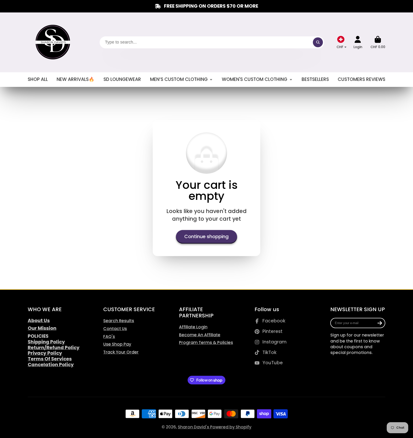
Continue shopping (206, 236)
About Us (39, 320)
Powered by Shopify (230, 427)
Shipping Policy (46, 341)
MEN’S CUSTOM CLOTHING (179, 79)
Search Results (118, 321)
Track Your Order (121, 352)
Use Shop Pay (117, 344)
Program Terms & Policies (206, 342)
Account (357, 42)
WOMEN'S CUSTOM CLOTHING (254, 79)
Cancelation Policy (51, 364)
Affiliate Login (193, 327)
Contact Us (115, 328)
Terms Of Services (50, 358)
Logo (53, 42)
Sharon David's (194, 427)
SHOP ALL (38, 79)
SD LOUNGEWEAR (122, 79)
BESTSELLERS (315, 79)
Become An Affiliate (199, 335)
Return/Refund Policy (54, 347)
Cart (377, 42)
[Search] (318, 42)
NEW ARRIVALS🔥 (75, 79)
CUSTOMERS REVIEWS (361, 79)
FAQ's (109, 336)
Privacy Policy (45, 353)
